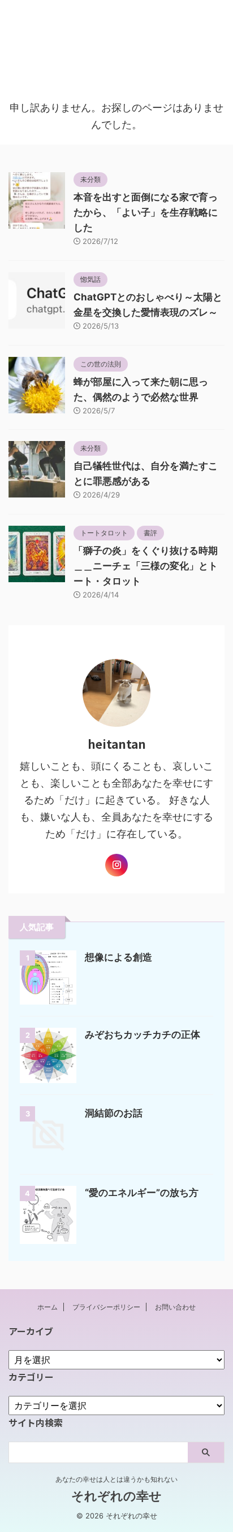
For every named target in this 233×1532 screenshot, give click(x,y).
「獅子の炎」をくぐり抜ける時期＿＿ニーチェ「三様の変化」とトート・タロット (146, 566)
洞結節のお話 (114, 1113)
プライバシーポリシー (106, 1307)
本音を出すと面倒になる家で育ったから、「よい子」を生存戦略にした (146, 212)
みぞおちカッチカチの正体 (142, 1034)
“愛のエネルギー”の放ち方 (142, 1192)
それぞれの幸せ (116, 33)
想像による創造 (118, 957)
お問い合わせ (175, 1307)
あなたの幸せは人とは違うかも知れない (116, 1479)
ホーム (47, 1307)
